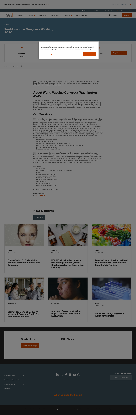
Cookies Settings (47, 54)
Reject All (76, 54)
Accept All (90, 54)
